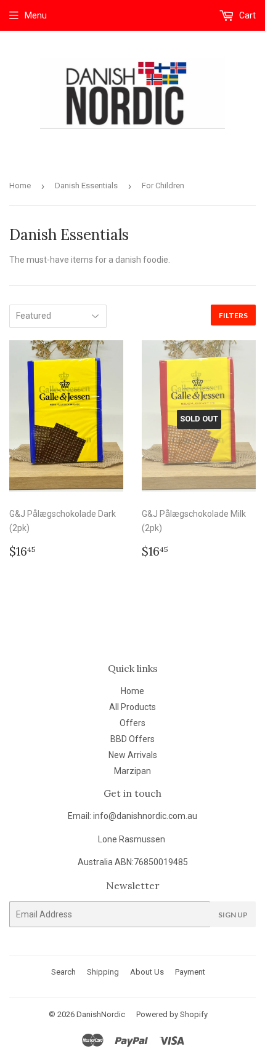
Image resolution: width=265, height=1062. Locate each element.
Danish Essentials (86, 185)
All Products (132, 707)
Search (63, 971)
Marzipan (132, 771)
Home (20, 185)
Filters (233, 315)
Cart (246, 15)
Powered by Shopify (172, 1014)
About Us (147, 971)
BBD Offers (132, 739)
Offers (132, 723)
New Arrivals (132, 755)
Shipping (103, 971)
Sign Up (233, 914)
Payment (190, 971)
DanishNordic (100, 1014)
